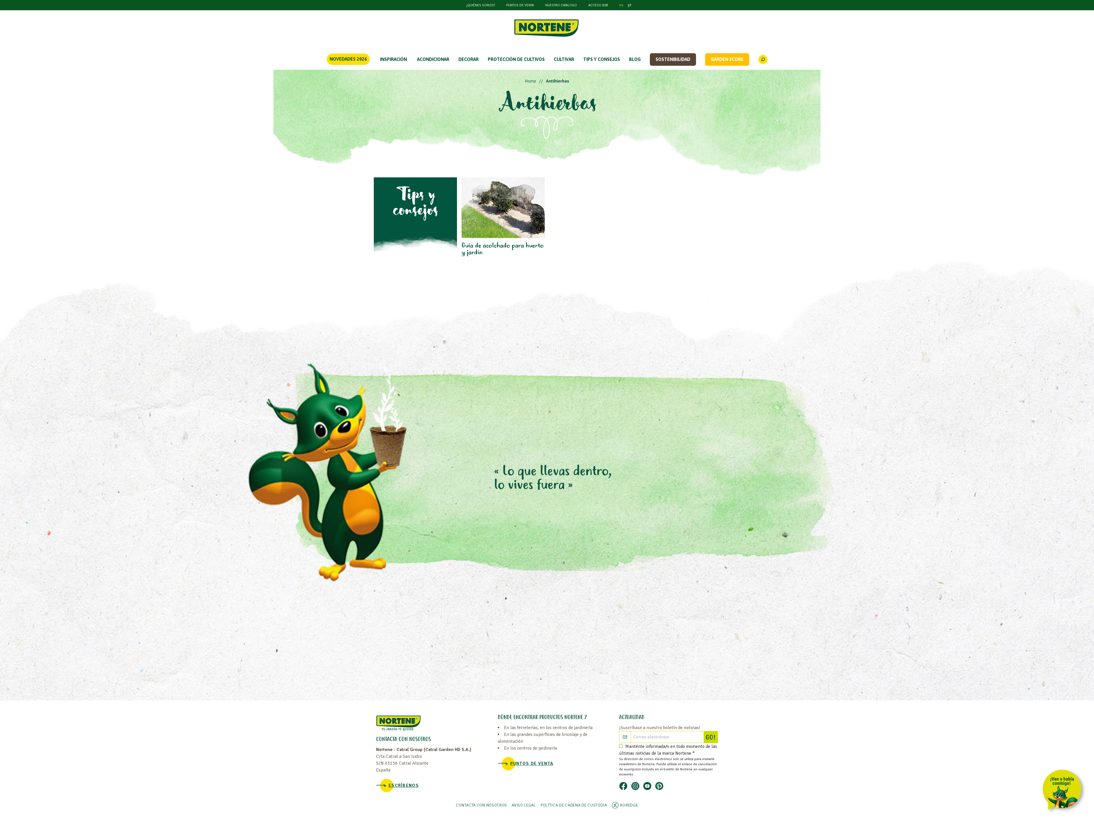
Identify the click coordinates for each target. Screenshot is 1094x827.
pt (629, 5)
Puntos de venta (520, 5)
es (621, 5)
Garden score (727, 59)
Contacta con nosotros (481, 805)
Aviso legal (524, 805)
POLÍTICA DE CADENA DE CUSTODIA (573, 805)
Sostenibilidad (673, 59)
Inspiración (393, 59)
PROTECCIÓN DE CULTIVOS (516, 59)
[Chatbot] (1064, 791)
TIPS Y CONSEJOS (601, 59)
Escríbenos (404, 785)
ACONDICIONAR (433, 59)
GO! (712, 738)
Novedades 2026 (348, 58)
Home (530, 81)
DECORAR (468, 59)
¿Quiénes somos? (480, 5)
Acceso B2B (598, 5)
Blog (635, 59)
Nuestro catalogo (561, 5)
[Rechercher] (763, 59)
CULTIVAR (564, 59)
